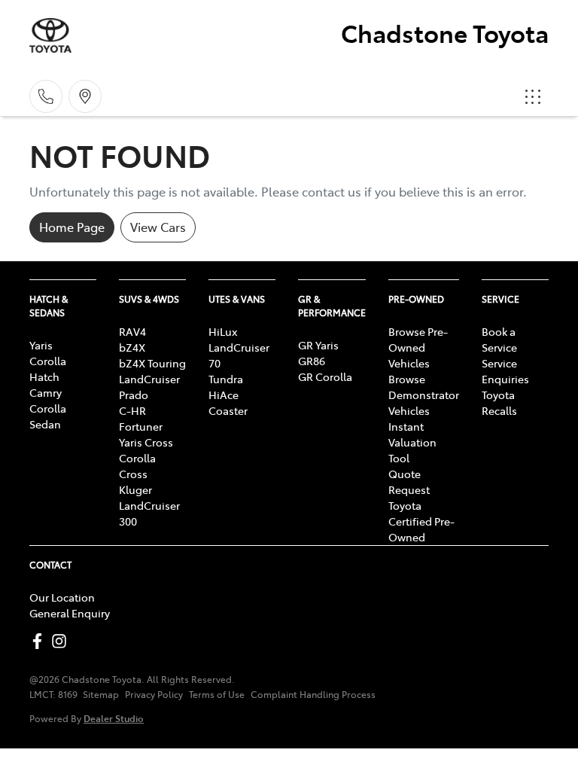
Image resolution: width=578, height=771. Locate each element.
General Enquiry (69, 612)
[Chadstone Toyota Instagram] (62, 641)
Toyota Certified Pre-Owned (421, 521)
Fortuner (141, 426)
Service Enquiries (505, 370)
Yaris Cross (146, 441)
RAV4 (132, 331)
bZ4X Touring (152, 362)
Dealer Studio (114, 718)
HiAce (223, 394)
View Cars (158, 226)
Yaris (41, 344)
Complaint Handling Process (313, 694)
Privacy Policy (154, 694)
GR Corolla (325, 376)
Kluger (135, 489)
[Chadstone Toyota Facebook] (40, 641)
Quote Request (409, 481)
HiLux (222, 331)
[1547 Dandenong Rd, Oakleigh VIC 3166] (85, 96)
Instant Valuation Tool (412, 442)
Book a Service (499, 339)
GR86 (311, 360)
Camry (45, 392)
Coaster (228, 410)
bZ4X (132, 347)
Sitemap (101, 694)
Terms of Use (217, 694)
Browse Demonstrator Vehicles (423, 394)
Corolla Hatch (47, 368)
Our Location (62, 597)
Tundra (225, 378)
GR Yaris (318, 344)
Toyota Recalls (499, 402)
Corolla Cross (137, 465)
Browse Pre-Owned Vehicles (418, 347)
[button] (533, 96)
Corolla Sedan (47, 416)
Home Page (72, 226)
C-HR (132, 410)
